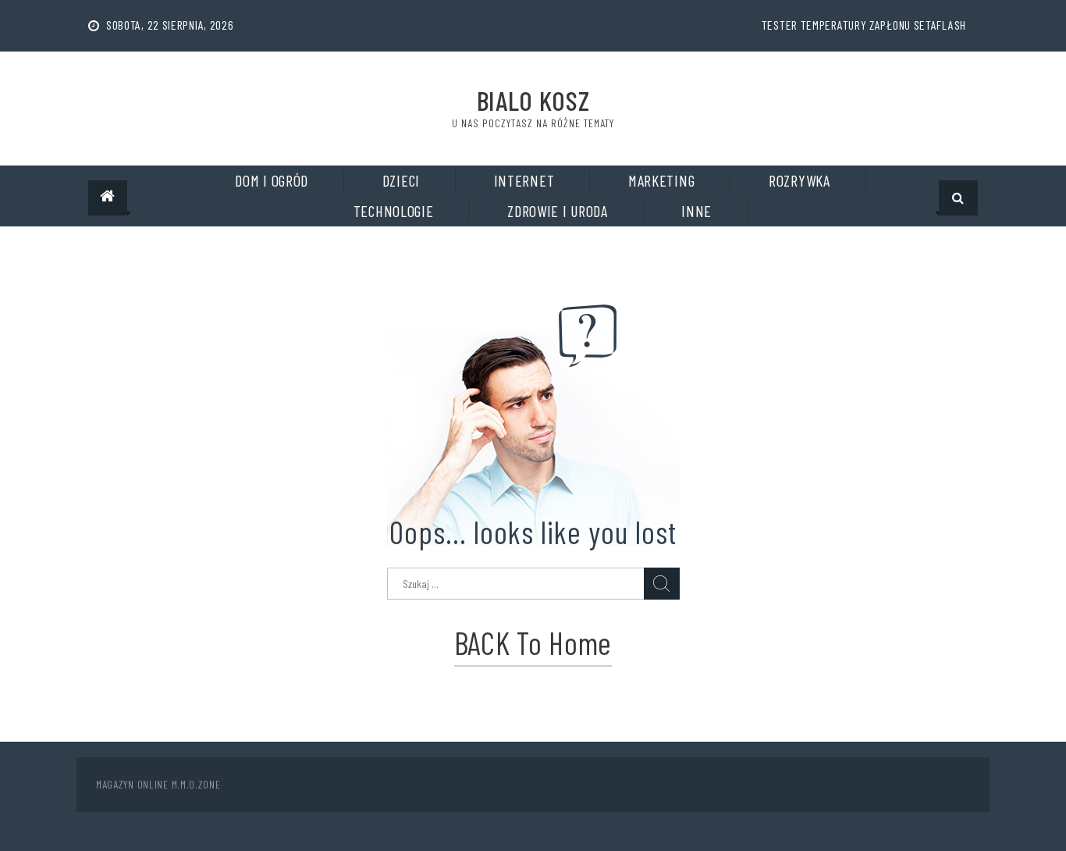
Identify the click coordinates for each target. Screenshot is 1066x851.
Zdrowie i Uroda (557, 210)
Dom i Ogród (271, 180)
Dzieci (401, 180)
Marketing (661, 180)
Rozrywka (799, 180)
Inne (696, 210)
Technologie (394, 210)
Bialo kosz (533, 100)
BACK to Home (533, 642)
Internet (524, 180)
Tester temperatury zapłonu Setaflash (864, 24)
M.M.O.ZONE (196, 784)
